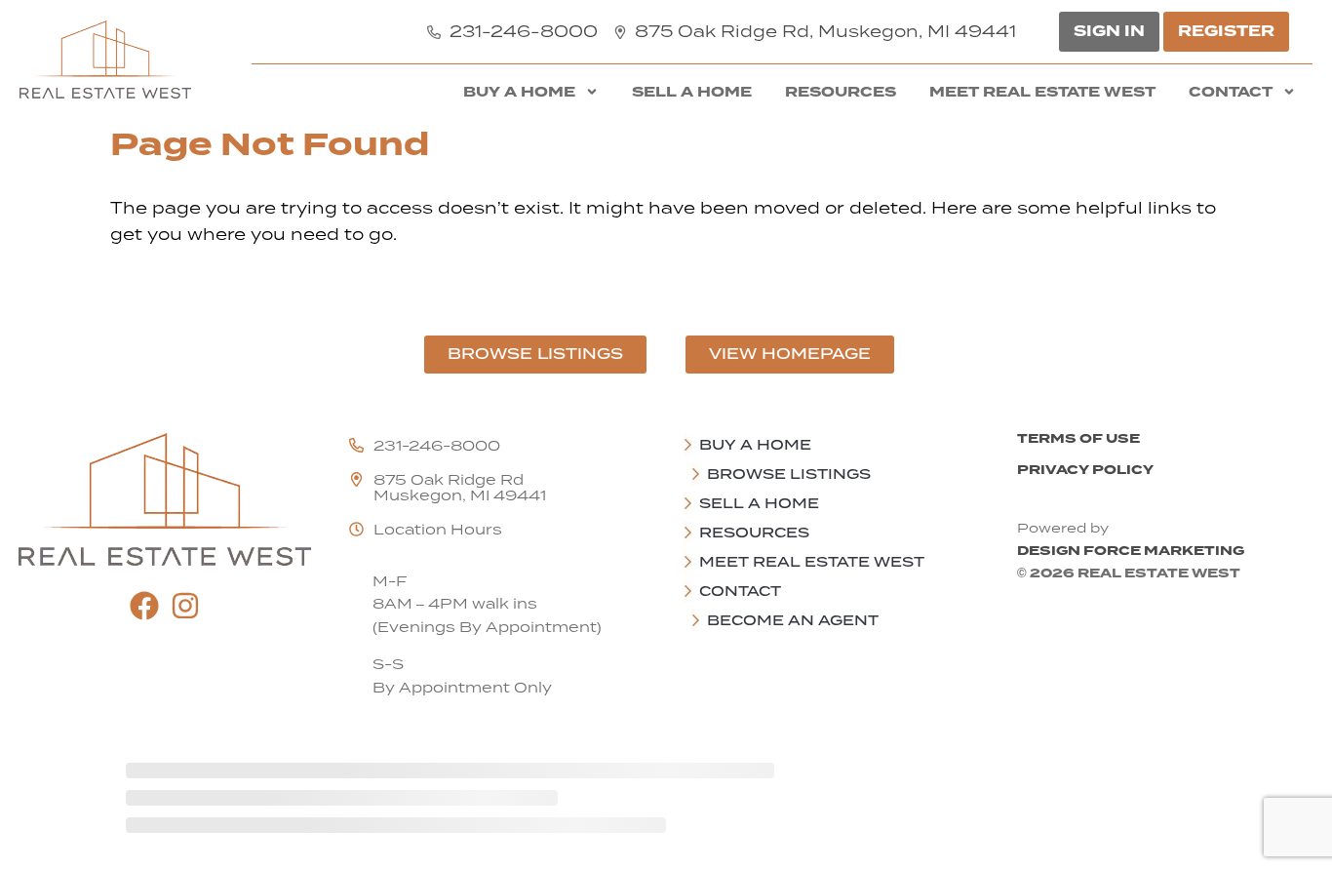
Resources (840, 91)
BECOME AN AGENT (793, 620)
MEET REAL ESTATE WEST (1042, 91)
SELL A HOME (692, 91)
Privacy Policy (1085, 469)
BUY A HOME (519, 91)
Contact (1231, 91)
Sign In (1109, 31)
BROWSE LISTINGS (789, 474)
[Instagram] (185, 605)
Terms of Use (1078, 438)
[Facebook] (144, 605)
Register (1226, 31)
